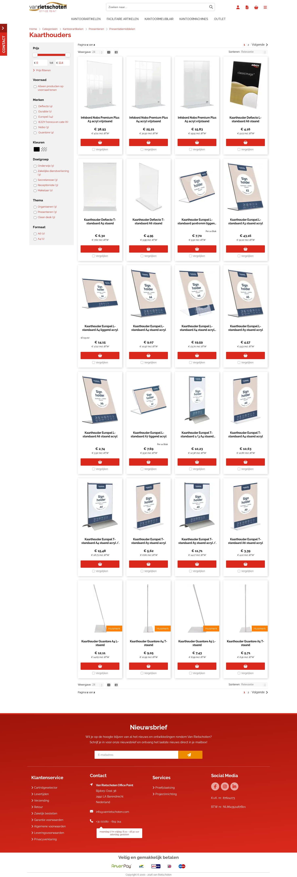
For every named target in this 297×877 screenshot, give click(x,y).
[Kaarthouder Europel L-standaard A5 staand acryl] (245, 293)
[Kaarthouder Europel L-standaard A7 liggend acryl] (148, 400)
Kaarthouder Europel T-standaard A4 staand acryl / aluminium (100, 543)
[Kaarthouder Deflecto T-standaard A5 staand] (100, 187)
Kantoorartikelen (86, 19)
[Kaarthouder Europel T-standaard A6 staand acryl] (245, 506)
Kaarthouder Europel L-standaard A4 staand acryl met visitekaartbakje (197, 330)
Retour (38, 807)
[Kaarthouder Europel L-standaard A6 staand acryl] (100, 400)
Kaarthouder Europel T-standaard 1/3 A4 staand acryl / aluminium (197, 436)
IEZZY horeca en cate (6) (53, 121)
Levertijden (41, 794)
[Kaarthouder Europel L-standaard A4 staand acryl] (148, 293)
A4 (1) (41, 238)
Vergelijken (102, 149)
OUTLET (220, 19)
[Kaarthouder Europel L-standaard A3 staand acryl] (245, 187)
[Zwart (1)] (37, 149)
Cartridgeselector (45, 787)
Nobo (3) (43, 127)
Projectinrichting (166, 794)
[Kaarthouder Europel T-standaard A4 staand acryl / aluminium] (100, 506)
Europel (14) (45, 116)
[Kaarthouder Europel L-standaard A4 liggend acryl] (100, 293)
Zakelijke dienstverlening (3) (53, 172)
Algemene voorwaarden (50, 826)
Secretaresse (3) (47, 179)
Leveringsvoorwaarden (49, 832)
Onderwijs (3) (46, 165)
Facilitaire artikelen (123, 19)
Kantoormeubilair (159, 19)
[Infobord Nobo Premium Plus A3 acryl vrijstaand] (100, 84)
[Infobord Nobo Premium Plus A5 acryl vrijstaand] (197, 84)
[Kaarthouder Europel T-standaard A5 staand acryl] (148, 506)
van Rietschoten (162, 874)
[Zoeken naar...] (211, 7)
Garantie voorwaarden (48, 820)
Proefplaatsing (165, 787)
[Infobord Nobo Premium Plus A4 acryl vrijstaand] (148, 84)
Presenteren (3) (47, 211)
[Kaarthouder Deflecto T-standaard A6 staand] (148, 187)
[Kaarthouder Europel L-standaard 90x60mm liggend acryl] (197, 187)
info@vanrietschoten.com (112, 811)
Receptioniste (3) (48, 185)
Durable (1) (45, 111)
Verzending (41, 800)
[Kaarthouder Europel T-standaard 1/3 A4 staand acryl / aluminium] (197, 400)
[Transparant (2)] (44, 149)
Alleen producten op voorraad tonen (50, 88)
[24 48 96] (98, 51)
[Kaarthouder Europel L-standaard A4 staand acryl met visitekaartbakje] (197, 293)
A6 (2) (41, 233)
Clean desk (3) (46, 217)
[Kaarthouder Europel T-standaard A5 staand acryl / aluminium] (197, 506)
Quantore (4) (46, 132)
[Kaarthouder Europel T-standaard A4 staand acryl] (245, 400)
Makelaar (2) (45, 190)
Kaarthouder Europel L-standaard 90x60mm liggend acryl (197, 223)
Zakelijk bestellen (45, 813)
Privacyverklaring (45, 839)
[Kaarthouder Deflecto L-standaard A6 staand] (245, 84)
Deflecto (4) (45, 106)
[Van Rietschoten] (48, 11)
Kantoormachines (193, 19)
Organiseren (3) (47, 206)
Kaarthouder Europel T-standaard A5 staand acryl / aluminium (197, 543)
